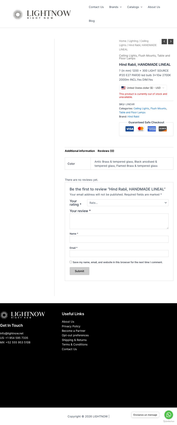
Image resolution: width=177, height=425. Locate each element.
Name (74, 233)
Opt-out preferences (75, 335)
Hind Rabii (133, 116)
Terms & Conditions (74, 344)
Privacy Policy (71, 326)
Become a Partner (73, 330)
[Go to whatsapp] (168, 414)
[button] (120, 7)
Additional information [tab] (80, 151)
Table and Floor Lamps (132, 112)
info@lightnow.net (12, 333)
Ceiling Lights (128, 55)
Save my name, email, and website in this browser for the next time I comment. (118, 262)
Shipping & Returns (74, 340)
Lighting (133, 41)
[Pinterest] (96, 355)
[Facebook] (80, 355)
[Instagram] (91, 355)
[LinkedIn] (85, 355)
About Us (68, 321)
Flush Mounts (147, 55)
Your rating (75, 202)
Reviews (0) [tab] (106, 151)
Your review (80, 211)
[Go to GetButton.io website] (168, 421)
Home (122, 41)
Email (73, 247)
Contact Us (69, 349)
